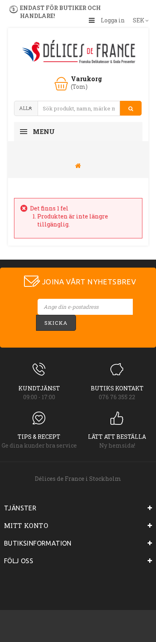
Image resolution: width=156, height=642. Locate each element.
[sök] (131, 108)
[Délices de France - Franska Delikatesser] (78, 52)
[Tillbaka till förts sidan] (78, 165)
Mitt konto (26, 525)
